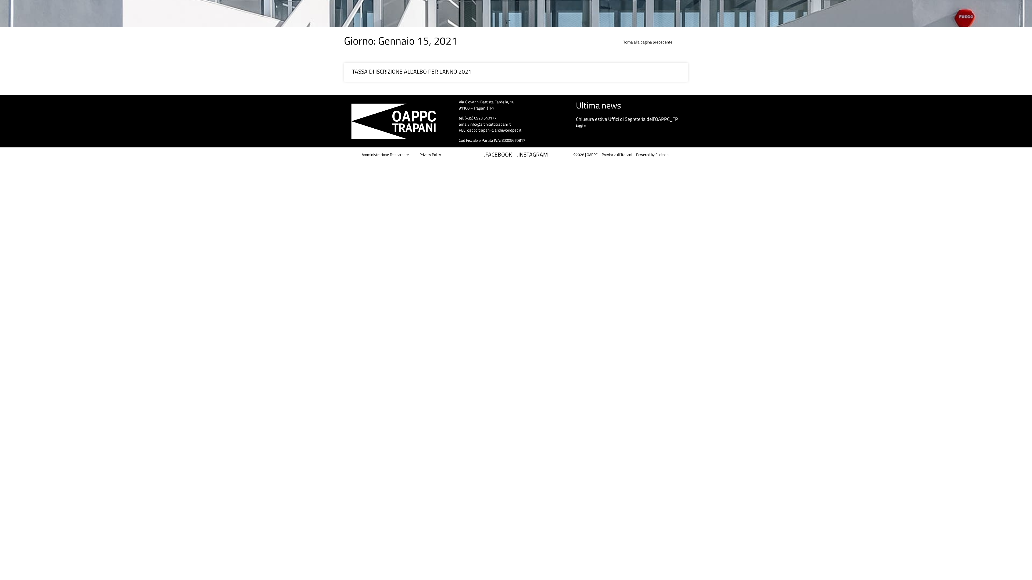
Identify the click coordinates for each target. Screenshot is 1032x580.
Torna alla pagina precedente (647, 42)
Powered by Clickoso (652, 154)
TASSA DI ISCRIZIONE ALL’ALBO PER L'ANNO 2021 (411, 71)
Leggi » (581, 125)
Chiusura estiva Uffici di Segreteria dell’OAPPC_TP (627, 119)
